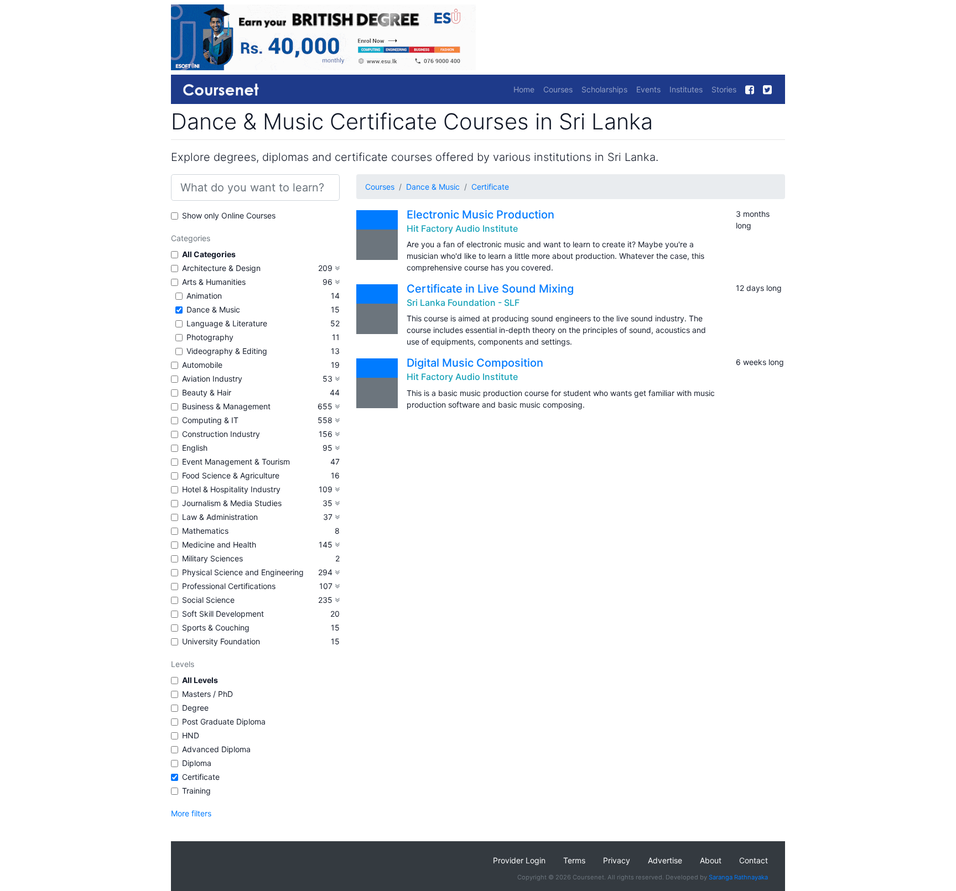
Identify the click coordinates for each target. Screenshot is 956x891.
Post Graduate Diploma (224, 721)
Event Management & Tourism (236, 461)
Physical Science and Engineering (243, 572)
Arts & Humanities (214, 281)
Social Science (208, 600)
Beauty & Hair (206, 392)
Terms (574, 860)
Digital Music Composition (475, 362)
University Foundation (221, 641)
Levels (182, 664)
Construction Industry (221, 434)
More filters (191, 813)
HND (190, 735)
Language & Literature (226, 323)
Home (523, 89)
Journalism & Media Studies (232, 503)
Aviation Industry (212, 378)
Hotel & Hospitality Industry (231, 489)
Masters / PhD (207, 694)
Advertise (665, 860)
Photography (209, 337)
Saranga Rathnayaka (738, 877)
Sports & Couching (216, 627)
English (194, 447)
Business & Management (226, 406)
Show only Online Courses (229, 215)
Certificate (201, 776)
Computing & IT (210, 420)
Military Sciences (212, 558)
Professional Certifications (229, 586)
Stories (723, 89)
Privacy (616, 860)
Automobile (202, 364)
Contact (753, 860)
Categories (190, 238)
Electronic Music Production (480, 214)
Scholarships (604, 89)
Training (196, 790)
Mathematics (205, 530)
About (710, 860)
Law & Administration (220, 517)
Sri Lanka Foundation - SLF (463, 302)
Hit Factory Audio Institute (462, 228)
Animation (204, 295)
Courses (558, 89)
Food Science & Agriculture (230, 475)
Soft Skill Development (223, 613)
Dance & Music (213, 309)
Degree (195, 707)
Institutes (686, 89)
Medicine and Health (219, 544)
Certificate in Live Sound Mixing (490, 288)
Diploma (196, 763)
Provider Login (519, 860)
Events (648, 89)
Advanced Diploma (216, 749)
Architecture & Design (221, 268)
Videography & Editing (226, 351)
